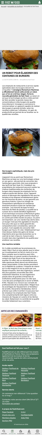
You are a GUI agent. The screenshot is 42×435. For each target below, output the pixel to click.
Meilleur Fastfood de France (10, 369)
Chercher (4, 433)
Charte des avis (8, 415)
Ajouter (37, 433)
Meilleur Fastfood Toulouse (9, 374)
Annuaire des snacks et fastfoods (12, 2)
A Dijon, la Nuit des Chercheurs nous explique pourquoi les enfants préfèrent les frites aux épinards (17, 329)
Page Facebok (7, 412)
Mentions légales (9, 418)
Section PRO (7, 421)
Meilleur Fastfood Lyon (28, 374)
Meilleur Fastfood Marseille (28, 369)
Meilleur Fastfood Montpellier (9, 384)
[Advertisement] (21, 29)
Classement (20, 433)
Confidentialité (27, 415)
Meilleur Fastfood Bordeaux (28, 379)
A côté (29, 433)
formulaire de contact (11, 404)
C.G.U (23, 412)
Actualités (12, 433)
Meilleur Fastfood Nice (9, 379)
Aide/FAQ (25, 418)
